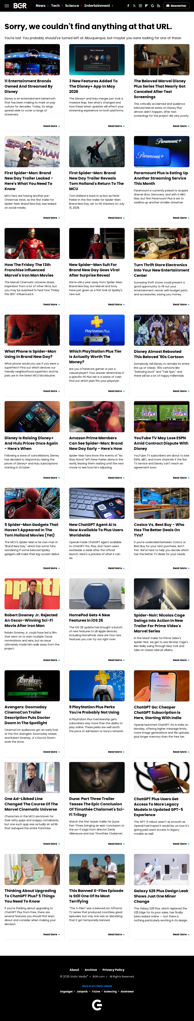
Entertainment (97, 5)
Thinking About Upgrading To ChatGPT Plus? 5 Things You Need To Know (30, 896)
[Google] (152, 5)
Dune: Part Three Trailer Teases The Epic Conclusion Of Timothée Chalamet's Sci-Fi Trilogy (96, 806)
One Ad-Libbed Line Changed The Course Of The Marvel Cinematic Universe (31, 804)
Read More (50, 126)
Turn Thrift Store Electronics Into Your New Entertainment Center (161, 270)
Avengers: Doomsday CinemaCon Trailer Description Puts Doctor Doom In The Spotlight (27, 715)
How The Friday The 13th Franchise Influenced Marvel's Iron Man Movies (29, 270)
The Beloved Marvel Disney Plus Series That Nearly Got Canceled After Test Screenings (160, 89)
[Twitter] (134, 5)
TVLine (96, 991)
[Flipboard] (146, 5)
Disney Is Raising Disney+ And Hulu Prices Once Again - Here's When (31, 443)
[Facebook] (128, 5)
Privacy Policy (113, 970)
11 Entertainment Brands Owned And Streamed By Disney (29, 86)
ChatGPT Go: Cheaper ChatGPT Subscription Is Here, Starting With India (157, 712)
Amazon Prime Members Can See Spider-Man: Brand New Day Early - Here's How (96, 443)
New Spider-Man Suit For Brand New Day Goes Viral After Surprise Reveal (94, 270)
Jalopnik (82, 991)
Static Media (78, 977)
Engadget (66, 991)
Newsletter (178, 6)
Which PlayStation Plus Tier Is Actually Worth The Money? (95, 356)
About (74, 970)
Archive (91, 970)
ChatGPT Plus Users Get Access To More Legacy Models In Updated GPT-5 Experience (158, 806)
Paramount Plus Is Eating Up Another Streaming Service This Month (161, 178)
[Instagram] (140, 5)
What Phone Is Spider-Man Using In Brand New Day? (30, 354)
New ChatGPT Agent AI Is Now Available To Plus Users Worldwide (96, 530)
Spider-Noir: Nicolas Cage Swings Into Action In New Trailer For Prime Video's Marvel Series (159, 623)
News (40, 5)
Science (72, 5)
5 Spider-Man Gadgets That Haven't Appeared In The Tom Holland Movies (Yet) (31, 530)
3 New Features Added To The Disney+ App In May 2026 (93, 86)
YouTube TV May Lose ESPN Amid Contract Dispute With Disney (161, 443)
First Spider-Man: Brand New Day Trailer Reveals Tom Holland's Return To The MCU (96, 180)
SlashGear (127, 991)
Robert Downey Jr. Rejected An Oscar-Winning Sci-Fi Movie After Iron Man (31, 620)
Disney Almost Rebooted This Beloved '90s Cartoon (159, 354)
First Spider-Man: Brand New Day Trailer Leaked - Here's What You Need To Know (29, 180)
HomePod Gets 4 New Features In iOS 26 (89, 618)
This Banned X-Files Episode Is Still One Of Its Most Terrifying (96, 896)
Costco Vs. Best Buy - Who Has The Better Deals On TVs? (159, 530)
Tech (55, 5)
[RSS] (158, 5)
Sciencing (110, 991)
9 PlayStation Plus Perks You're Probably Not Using (94, 710)
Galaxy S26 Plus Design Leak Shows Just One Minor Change (161, 896)
